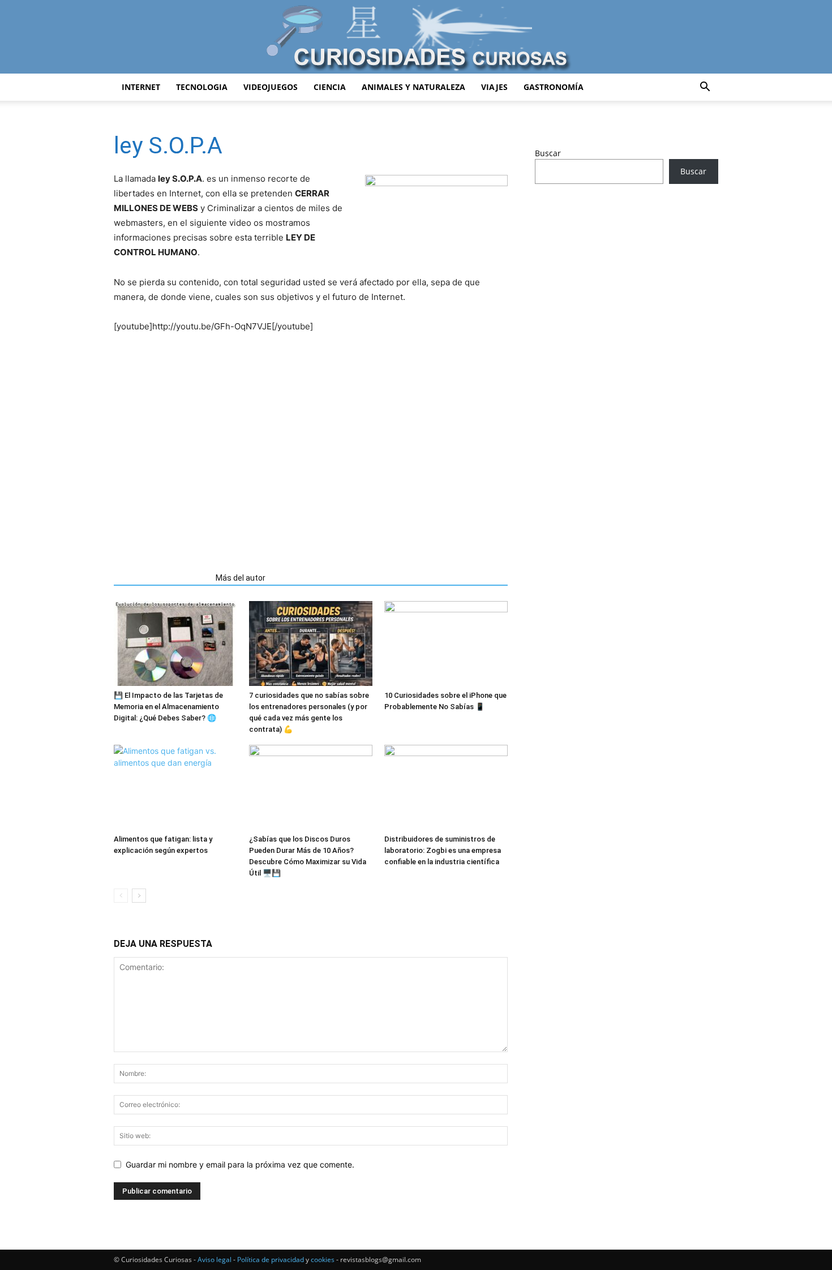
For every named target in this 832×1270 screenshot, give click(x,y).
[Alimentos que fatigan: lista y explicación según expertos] (175, 787)
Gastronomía (554, 86)
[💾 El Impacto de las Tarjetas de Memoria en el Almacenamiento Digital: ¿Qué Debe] (175, 643)
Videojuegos (270, 86)
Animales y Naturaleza (413, 86)
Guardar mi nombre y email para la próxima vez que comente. (240, 1164)
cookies (322, 1259)
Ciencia (330, 86)
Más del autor (240, 577)
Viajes (494, 86)
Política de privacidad (270, 1259)
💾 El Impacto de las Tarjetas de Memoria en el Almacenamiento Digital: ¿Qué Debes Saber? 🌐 (168, 706)
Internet (141, 86)
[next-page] (139, 896)
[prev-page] (121, 896)
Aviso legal (214, 1259)
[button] (704, 88)
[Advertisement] (311, 463)
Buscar (548, 153)
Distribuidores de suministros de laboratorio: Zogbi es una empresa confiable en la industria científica (442, 850)
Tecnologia (202, 86)
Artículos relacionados (161, 577)
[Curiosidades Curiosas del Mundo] (416, 37)
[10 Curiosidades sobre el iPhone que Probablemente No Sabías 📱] (446, 643)
